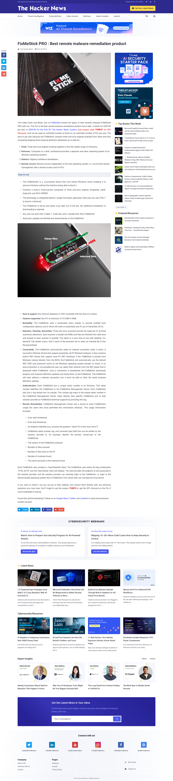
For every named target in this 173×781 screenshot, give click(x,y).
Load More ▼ (121, 207)
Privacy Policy (57, 770)
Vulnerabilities (55, 16)
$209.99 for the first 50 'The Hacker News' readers (53, 129)
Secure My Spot (29, 551)
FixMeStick (56, 122)
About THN (21, 763)
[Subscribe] (117, 718)
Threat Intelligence (36, 16)
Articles (152, 659)
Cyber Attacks (72, 16)
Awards (117, 16)
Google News (62, 498)
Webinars (87, 16)
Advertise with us (24, 766)
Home (20, 16)
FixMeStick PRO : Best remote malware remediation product (72, 43)
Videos (144, 659)
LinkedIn (84, 498)
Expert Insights (102, 16)
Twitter (72, 498)
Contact (20, 770)
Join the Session (100, 551)
